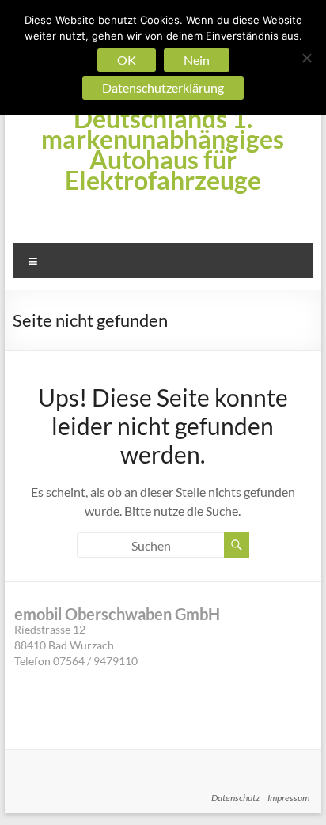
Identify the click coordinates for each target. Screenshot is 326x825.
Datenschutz (235, 798)
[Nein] (306, 58)
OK (126, 59)
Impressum (288, 798)
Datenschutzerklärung (163, 87)
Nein (197, 59)
